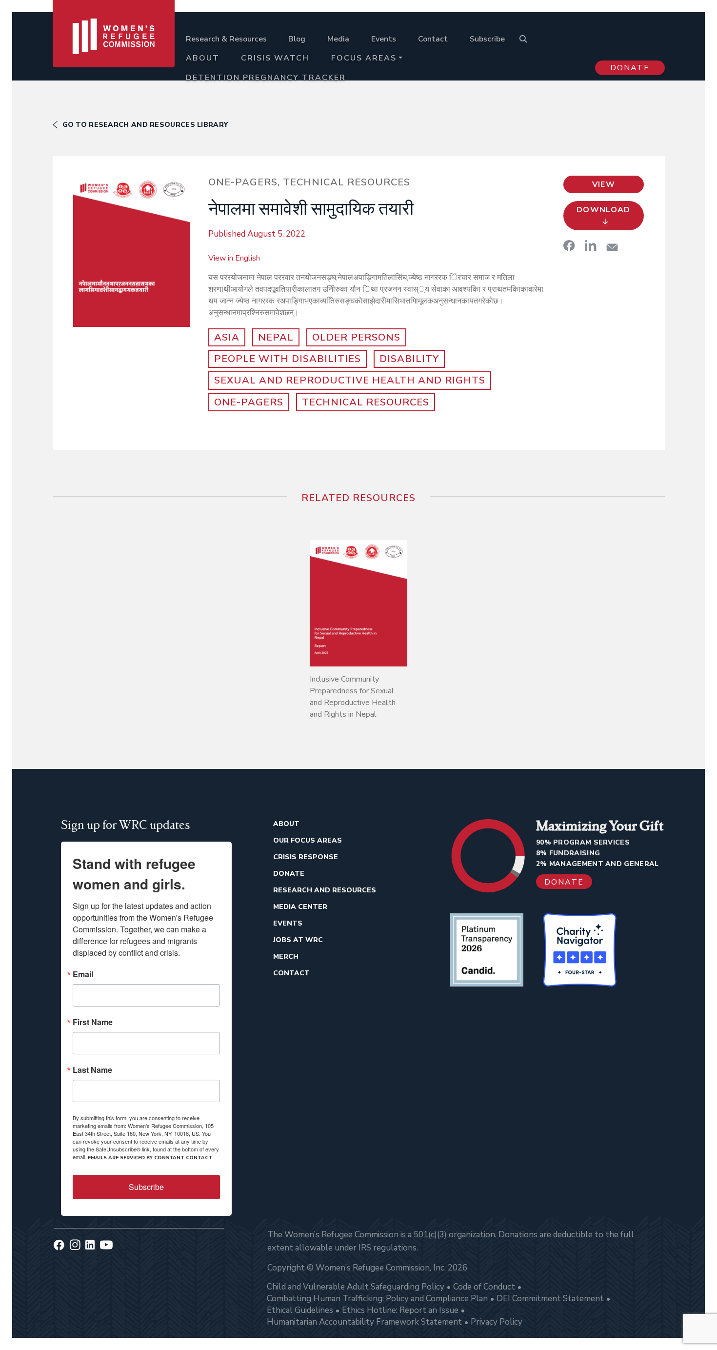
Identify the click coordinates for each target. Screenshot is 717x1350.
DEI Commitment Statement (550, 1298)
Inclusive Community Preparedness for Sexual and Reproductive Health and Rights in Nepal (353, 697)
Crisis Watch (275, 58)
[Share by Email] (612, 247)
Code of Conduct (484, 1287)
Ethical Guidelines (300, 1310)
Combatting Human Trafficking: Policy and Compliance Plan (377, 1298)
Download (604, 209)
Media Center (300, 906)
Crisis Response (305, 857)
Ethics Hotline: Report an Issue (400, 1310)
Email (83, 974)
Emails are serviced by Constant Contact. (150, 1157)
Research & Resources (226, 39)
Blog (296, 39)
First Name (93, 1022)
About (202, 58)
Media (338, 39)
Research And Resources (324, 890)
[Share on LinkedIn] (591, 245)
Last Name (92, 1070)
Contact (433, 39)
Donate (630, 67)
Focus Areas (364, 58)
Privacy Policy (496, 1322)
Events (383, 39)
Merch (286, 956)
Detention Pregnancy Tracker (266, 77)
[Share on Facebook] (569, 245)
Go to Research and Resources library (145, 124)
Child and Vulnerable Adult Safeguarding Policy (355, 1287)
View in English (234, 258)
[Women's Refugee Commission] (114, 49)
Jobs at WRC (298, 940)
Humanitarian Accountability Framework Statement (364, 1322)
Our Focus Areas (307, 840)
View (603, 184)
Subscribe (487, 39)
